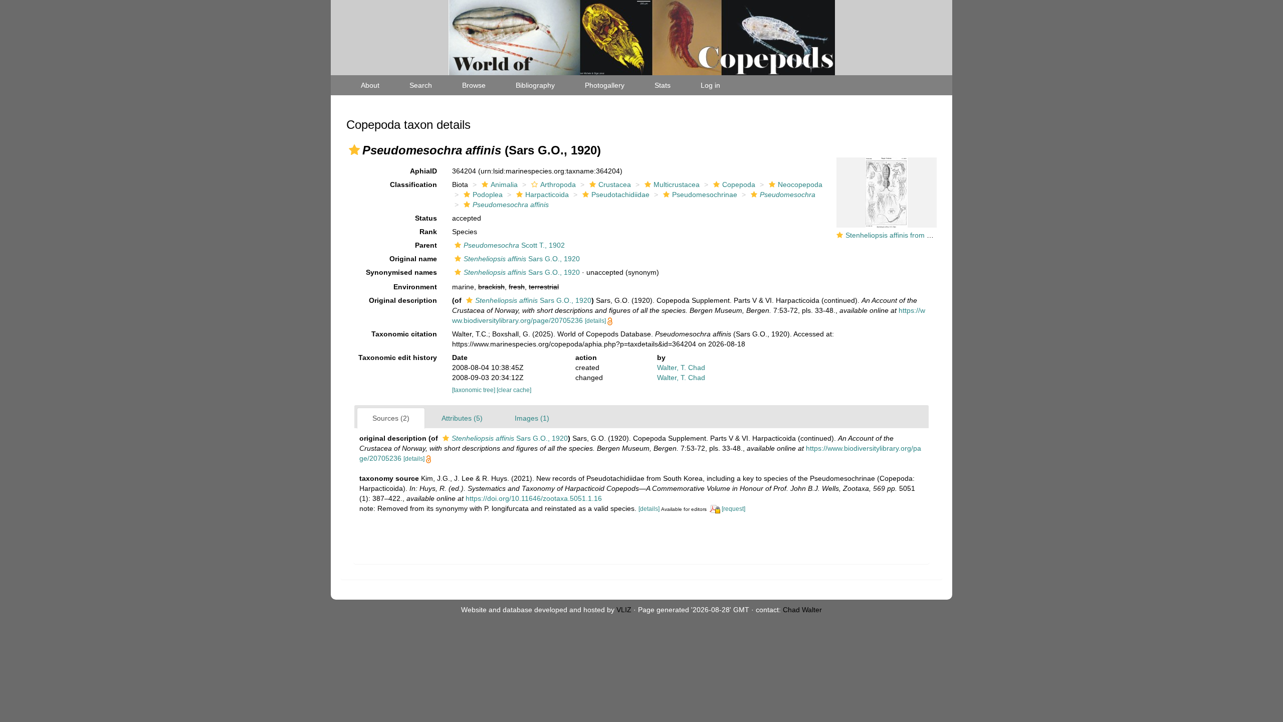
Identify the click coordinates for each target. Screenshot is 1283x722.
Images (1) (532, 418)
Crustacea (614, 184)
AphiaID (423, 171)
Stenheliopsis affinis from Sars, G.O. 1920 (911, 235)
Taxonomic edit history (397, 357)
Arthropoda (558, 184)
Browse (474, 85)
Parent (426, 245)
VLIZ (623, 610)
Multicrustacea (677, 184)
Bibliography (535, 85)
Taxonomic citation (404, 334)
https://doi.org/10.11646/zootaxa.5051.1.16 (534, 498)
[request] (733, 508)
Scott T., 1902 (514, 245)
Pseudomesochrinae (704, 195)
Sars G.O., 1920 (522, 259)
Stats (663, 85)
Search (420, 85)
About (370, 85)
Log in (710, 85)
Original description (403, 300)
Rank (428, 232)
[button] (354, 150)
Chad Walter (802, 610)
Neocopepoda (800, 184)
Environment (415, 287)
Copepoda (738, 184)
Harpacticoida (547, 195)
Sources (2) (390, 418)
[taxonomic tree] (474, 390)
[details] (595, 320)
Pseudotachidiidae (620, 195)
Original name (413, 259)
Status (426, 218)
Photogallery (604, 85)
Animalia (504, 184)
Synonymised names (401, 272)
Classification (413, 184)
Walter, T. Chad (681, 368)
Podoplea (488, 195)
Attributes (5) (462, 418)
